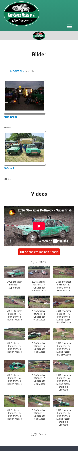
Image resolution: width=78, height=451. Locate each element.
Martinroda (10, 116)
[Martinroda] (24, 109)
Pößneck (9, 168)
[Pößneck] (24, 161)
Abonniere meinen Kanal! (41, 252)
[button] (43, 261)
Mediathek (17, 71)
